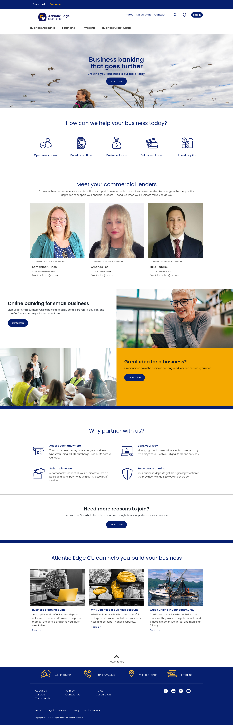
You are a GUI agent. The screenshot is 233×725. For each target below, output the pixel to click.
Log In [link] (197, 15)
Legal (51, 710)
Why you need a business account (114, 610)
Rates (129, 15)
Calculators (143, 15)
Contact (159, 15)
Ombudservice (92, 710)
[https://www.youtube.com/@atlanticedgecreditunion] (188, 691)
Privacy (75, 710)
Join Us (70, 690)
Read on (37, 630)
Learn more (116, 81)
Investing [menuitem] (89, 28)
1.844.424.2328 (106, 675)
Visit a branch (148, 675)
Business (55, 4)
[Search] (175, 15)
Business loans (116, 155)
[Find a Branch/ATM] (184, 15)
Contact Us (72, 694)
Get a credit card (152, 155)
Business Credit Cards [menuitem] (116, 28)
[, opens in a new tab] (57, 588)
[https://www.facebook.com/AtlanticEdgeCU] (166, 691)
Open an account (46, 155)
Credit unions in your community (172, 610)
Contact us (18, 323)
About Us (41, 690)
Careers (40, 694)
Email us (186, 675)
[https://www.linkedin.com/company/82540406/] (173, 691)
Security (39, 710)
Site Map (62, 710)
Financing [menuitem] (69, 28)
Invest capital (187, 155)
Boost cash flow (81, 155)
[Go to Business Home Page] (65, 17)
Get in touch (63, 675)
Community (43, 698)
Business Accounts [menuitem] (42, 28)
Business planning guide (49, 610)
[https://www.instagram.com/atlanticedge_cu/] (181, 691)
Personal (39, 4)
